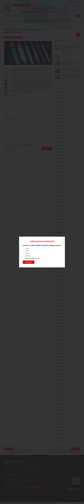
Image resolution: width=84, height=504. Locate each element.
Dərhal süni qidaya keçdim (32, 258)
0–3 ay (27, 248)
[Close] (63, 238)
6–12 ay (27, 253)
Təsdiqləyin (28, 262)
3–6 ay (27, 251)
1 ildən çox (28, 256)
